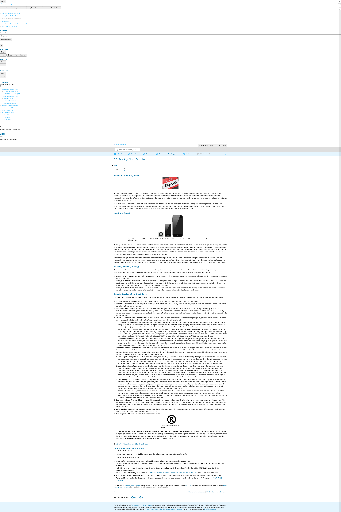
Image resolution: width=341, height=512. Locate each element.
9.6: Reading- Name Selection (131, 485)
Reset (3, 52)
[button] (7, 117)
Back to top (117, 492)
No (143, 497)
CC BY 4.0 (188, 485)
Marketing (149, 154)
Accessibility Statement (174, 509)
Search (117, 149)
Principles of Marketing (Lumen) (169, 154)
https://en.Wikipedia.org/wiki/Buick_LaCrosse (132, 444)
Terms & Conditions (160, 509)
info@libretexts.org (210, 509)
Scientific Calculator (10, 103)
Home (122, 154)
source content (125, 487)
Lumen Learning (124, 171)
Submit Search (6, 39)
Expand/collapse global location (226, 153)
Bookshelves (135, 154)
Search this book (5, 33)
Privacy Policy (149, 509)
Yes (135, 497)
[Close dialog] (1, 136)
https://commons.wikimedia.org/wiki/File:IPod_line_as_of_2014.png (173, 473)
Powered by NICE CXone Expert (141, 505)
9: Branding (190, 154)
